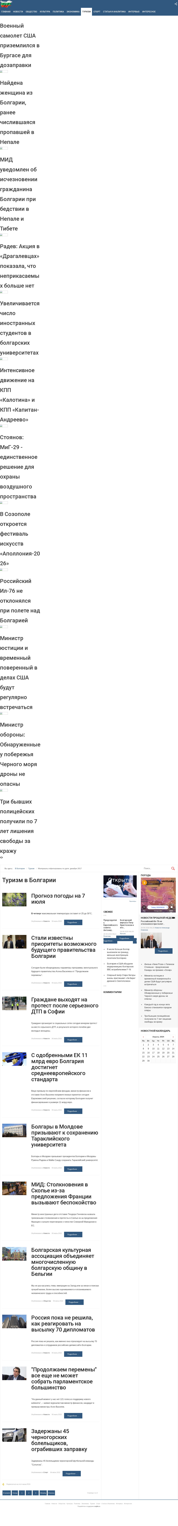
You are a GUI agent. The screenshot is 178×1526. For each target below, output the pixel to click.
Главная (5, 11)
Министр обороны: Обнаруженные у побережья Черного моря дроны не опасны (20, 754)
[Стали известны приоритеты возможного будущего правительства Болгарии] (14, 942)
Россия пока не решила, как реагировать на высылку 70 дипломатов (63, 1323)
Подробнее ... (73, 922)
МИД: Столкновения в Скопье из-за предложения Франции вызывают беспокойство (63, 1193)
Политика (58, 11)
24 (153, 1057)
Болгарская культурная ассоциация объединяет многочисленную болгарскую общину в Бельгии (62, 1262)
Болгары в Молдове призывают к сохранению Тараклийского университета (64, 1135)
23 (148, 1057)
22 (143, 1057)
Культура (45, 11)
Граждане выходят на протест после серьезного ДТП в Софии (64, 1005)
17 (153, 1053)
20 (168, 1053)
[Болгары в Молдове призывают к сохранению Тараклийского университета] (14, 1130)
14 (173, 1049)
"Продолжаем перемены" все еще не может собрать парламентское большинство (64, 1378)
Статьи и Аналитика (114, 11)
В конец (51, 1493)
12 (163, 1049)
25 (158, 1057)
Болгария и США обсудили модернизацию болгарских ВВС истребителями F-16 (120, 966)
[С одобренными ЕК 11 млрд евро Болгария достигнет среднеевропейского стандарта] (14, 1059)
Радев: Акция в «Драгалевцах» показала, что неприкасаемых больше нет (20, 266)
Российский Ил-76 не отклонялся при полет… (153, 922)
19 (163, 1053)
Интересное (149, 11)
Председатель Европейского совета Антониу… (110, 925)
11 (158, 1049)
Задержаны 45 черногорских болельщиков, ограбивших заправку (59, 1440)
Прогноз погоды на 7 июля (58, 899)
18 (158, 1053)
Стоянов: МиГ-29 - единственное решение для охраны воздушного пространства (18, 467)
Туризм (86, 11)
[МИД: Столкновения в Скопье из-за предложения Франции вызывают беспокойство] (14, 1188)
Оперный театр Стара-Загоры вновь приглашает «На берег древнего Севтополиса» (121, 978)
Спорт (96, 11)
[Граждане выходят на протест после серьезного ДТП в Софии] (14, 1003)
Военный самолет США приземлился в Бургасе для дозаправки (20, 45)
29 (143, 1061)
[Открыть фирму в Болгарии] (120, 897)
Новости (18, 11)
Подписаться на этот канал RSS (18, 1484)
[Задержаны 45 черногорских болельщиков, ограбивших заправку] (14, 1435)
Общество (31, 11)
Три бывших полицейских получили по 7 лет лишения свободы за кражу (157, 1019)
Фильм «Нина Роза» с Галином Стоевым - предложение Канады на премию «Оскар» (159, 967)
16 (148, 1053)
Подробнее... (108, 941)
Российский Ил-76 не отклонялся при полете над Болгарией (20, 601)
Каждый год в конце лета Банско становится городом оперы (157, 1007)
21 (173, 1053)
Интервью (134, 11)
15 (143, 1053)
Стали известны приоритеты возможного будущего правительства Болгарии (64, 947)
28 (173, 1057)
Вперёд (43, 1493)
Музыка (123, 934)
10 (153, 1049)
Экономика (73, 11)
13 (168, 1049)
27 (168, 1057)
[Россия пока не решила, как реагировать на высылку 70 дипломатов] (14, 1321)
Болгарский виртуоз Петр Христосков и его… (127, 924)
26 (163, 1057)
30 (148, 1061)
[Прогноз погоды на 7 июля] (14, 899)
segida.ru (97, 1506)
